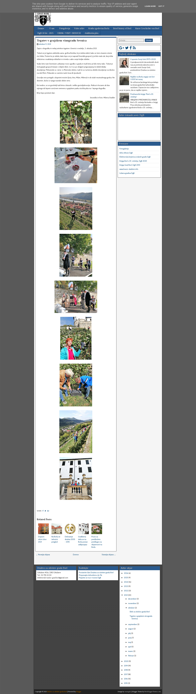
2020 (126, 661)
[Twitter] (127, 48)
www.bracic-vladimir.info (128, 169)
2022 (126, 591)
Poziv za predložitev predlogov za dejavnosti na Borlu (96, 542)
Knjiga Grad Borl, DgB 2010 (129, 165)
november (132, 603)
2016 (126, 679)
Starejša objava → (109, 554)
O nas (51, 28)
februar (131, 656)
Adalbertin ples (91, 33)
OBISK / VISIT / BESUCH (69, 33)
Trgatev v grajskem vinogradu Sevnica (62, 40)
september (132, 624)
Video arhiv (79, 28)
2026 (126, 573)
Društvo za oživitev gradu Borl (57, 692)
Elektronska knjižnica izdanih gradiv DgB (135, 157)
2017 (126, 674)
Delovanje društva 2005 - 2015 (70, 539)
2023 (126, 586)
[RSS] (134, 48)
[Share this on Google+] (48, 511)
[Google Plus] (121, 48)
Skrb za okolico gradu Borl (140, 612)
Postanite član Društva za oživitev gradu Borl (96, 572)
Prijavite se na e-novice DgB (90, 578)
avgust (131, 629)
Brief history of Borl (122, 28)
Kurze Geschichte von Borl (147, 28)
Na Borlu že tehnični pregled (55, 539)
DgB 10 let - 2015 (45, 33)
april (130, 647)
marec (130, 651)
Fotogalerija (64, 28)
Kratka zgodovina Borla (98, 28)
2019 (126, 666)
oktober (131, 608)
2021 (126, 595)
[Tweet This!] (45, 511)
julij (129, 633)
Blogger (78, 692)
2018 (126, 670)
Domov (41, 28)
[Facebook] (131, 48)
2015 (126, 683)
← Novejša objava (43, 554)
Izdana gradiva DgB (127, 173)
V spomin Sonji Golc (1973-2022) (143, 59)
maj (129, 642)
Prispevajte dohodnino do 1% (90, 575)
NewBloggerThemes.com (152, 692)
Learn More (150, 6)
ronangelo (128, 692)
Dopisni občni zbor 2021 (42, 539)
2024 (126, 582)
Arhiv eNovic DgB (126, 153)
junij (130, 638)
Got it (161, 6)
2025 (126, 577)
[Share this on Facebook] (43, 511)
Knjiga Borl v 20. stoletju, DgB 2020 (133, 161)
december (132, 599)
